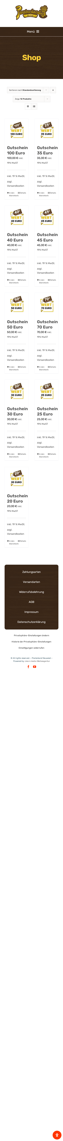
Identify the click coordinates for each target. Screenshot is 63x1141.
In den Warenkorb (12, 194)
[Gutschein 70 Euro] (46, 304)
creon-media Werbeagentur (37, 661)
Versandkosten (15, 185)
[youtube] (34, 666)
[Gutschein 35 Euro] (46, 130)
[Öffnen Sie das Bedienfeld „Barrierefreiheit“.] (57, 1135)
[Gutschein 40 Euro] (16, 217)
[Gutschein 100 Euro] (16, 130)
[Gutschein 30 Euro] (16, 391)
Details (23, 193)
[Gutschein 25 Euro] (46, 391)
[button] (31, 636)
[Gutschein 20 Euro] (16, 478)
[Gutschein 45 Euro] (46, 217)
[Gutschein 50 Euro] (16, 304)
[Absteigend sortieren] (53, 90)
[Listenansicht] (34, 106)
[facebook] (28, 666)
